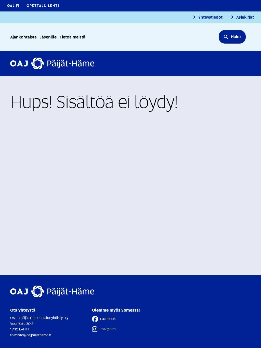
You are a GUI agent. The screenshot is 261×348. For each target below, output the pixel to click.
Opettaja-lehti (43, 5)
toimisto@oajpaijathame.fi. (31, 334)
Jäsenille (48, 37)
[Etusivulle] (52, 63)
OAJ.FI (13, 5)
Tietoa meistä (72, 37)
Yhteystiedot (210, 17)
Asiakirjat (245, 17)
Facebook (108, 318)
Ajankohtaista (23, 37)
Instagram (107, 328)
